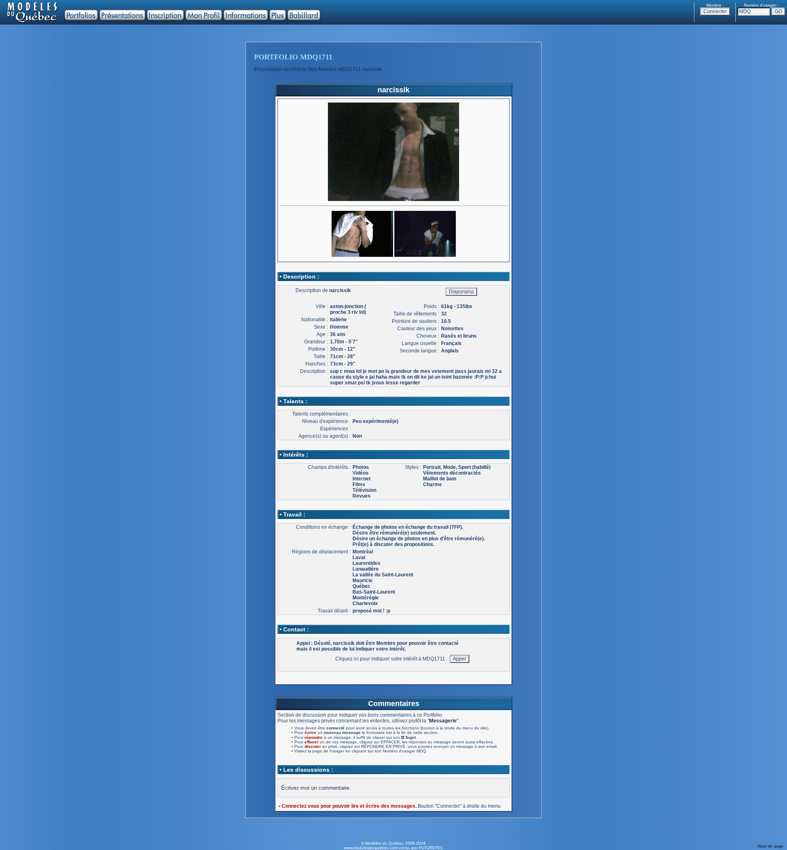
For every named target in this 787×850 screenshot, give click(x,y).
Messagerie (443, 721)
